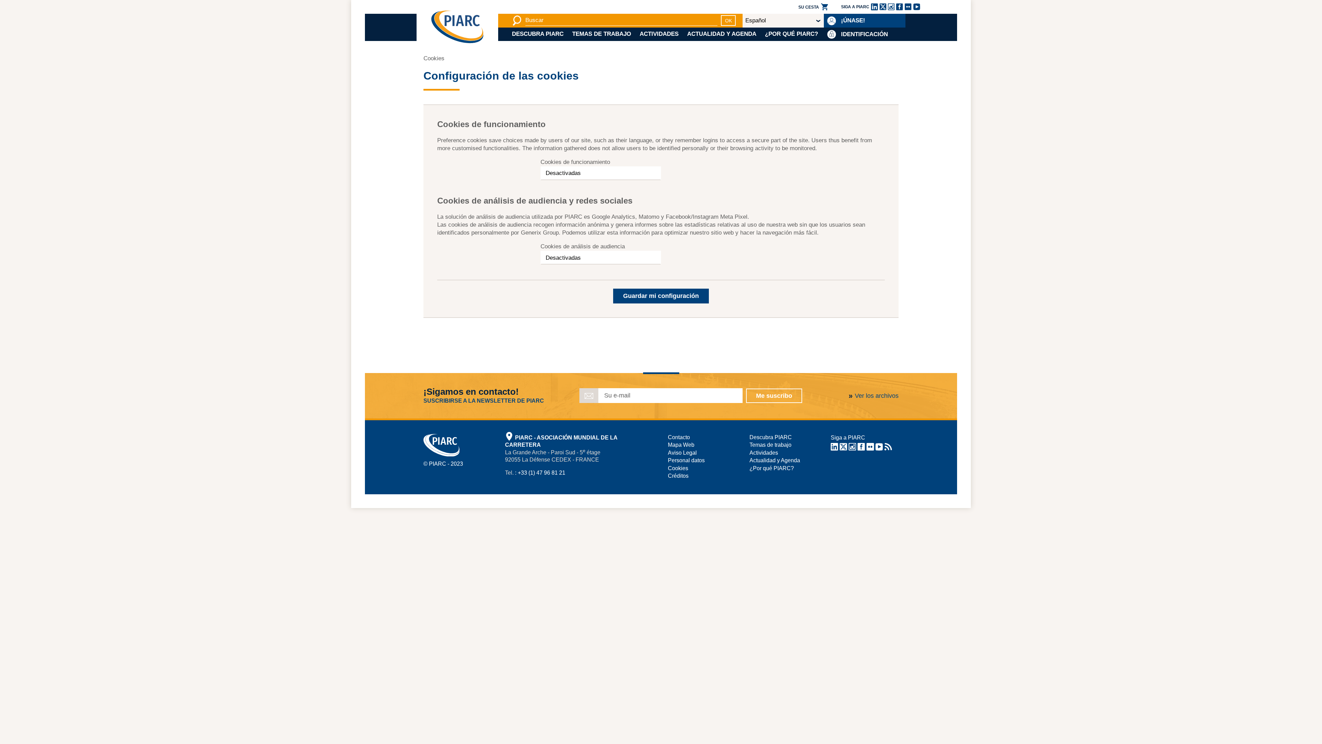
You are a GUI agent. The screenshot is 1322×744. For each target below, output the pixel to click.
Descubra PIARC (538, 34)
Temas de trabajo (601, 34)
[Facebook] (899, 6)
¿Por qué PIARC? (791, 34)
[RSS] (888, 448)
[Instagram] (891, 6)
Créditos (678, 476)
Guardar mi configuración (661, 295)
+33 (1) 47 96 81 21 (541, 473)
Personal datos (686, 460)
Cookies (678, 468)
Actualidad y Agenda (721, 34)
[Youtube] (916, 6)
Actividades (659, 34)
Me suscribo (774, 395)
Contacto (679, 437)
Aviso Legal (682, 453)
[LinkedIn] (874, 6)
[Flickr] (908, 6)
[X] (883, 6)
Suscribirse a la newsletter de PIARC (483, 401)
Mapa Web (681, 445)
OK (728, 20)
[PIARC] (457, 27)
